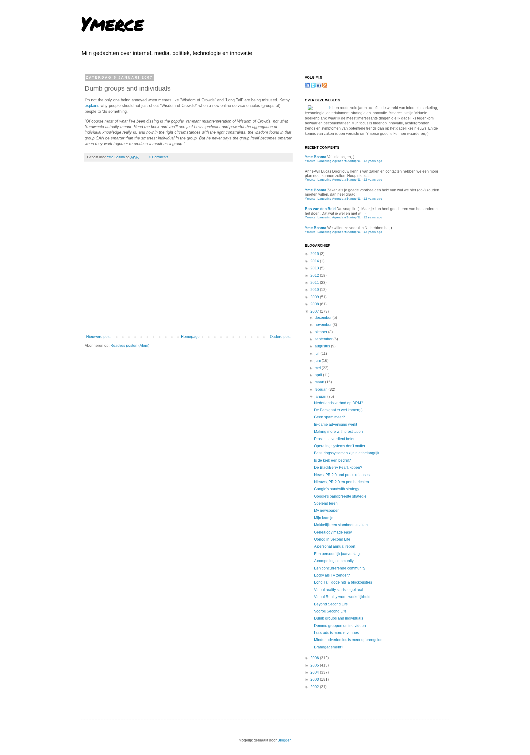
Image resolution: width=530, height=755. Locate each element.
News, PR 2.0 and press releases (342, 475)
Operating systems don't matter (339, 446)
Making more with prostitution (338, 431)
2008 (315, 304)
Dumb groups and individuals (338, 618)
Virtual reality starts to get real (338, 590)
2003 (315, 679)
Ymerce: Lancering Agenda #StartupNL (333, 160)
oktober (321, 332)
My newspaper (326, 510)
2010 (315, 290)
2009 (315, 297)
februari (321, 389)
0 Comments (158, 157)
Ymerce (112, 23)
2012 (315, 275)
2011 (315, 282)
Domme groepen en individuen (340, 626)
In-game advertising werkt (335, 424)
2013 (315, 268)
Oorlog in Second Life (332, 539)
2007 (315, 311)
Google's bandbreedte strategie (340, 496)
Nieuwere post (98, 336)
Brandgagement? (328, 647)
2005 (315, 665)
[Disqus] (188, 252)
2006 (315, 658)
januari (321, 396)
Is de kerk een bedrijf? (332, 460)
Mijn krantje (323, 518)
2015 (315, 254)
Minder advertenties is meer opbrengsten (348, 640)
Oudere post (280, 336)
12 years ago (372, 160)
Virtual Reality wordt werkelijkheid (342, 597)
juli (318, 353)
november (323, 325)
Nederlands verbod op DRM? (338, 403)
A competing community (334, 561)
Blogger (284, 740)
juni (318, 360)
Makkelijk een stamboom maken (341, 525)
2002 (315, 687)
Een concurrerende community (339, 568)
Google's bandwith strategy (336, 489)
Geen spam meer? (329, 417)
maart (320, 382)
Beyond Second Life (331, 604)
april (319, 375)
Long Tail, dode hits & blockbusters (343, 582)
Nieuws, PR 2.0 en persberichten (341, 482)
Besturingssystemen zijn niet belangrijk (346, 453)
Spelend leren (326, 503)
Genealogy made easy (333, 532)
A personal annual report (334, 546)
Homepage (190, 336)
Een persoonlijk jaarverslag (337, 554)
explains (92, 105)
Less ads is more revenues (336, 633)
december (323, 317)
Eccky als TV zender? (332, 575)
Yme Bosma (116, 157)
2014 (315, 261)
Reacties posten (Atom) (129, 345)
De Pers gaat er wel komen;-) (338, 410)
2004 (315, 672)
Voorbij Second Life (330, 611)
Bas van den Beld (320, 209)
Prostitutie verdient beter (334, 439)
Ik (330, 108)
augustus (323, 346)
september (324, 339)
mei (318, 368)
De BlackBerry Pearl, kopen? (338, 467)
